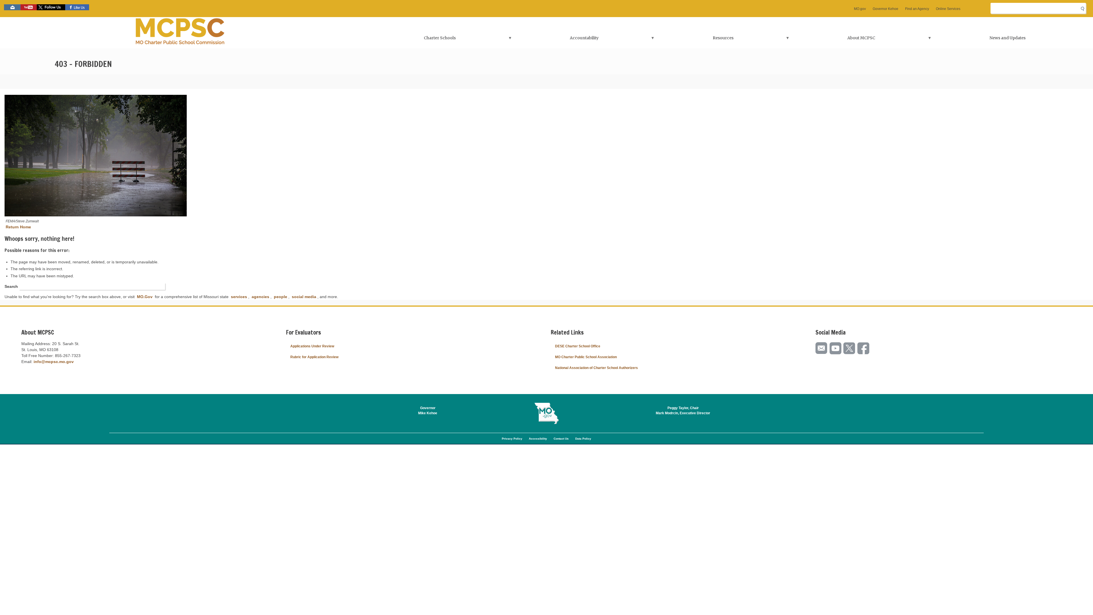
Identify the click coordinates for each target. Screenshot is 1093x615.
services (239, 296)
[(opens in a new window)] (229, 156)
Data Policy (583, 438)
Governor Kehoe (885, 9)
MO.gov (860, 9)
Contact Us (561, 438)
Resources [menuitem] (696, 39)
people (280, 296)
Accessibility (538, 438)
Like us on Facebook (77, 7)
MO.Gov (145, 296)
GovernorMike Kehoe (427, 410)
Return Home (18, 227)
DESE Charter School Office (577, 346)
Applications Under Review (312, 346)
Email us (12, 7)
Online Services (948, 9)
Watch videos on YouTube (28, 7)
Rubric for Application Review (314, 357)
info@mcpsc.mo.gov (54, 361)
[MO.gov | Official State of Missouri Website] (546, 413)
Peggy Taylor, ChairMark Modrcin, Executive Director (683, 410)
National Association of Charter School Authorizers (596, 368)
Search (11, 286)
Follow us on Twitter (51, 7)
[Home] (180, 32)
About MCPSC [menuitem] (833, 39)
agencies (260, 296)
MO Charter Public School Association (586, 357)
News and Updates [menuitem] (1007, 37)
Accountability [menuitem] (557, 39)
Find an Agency (917, 9)
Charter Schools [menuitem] (412, 39)
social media (304, 296)
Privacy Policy (512, 438)
